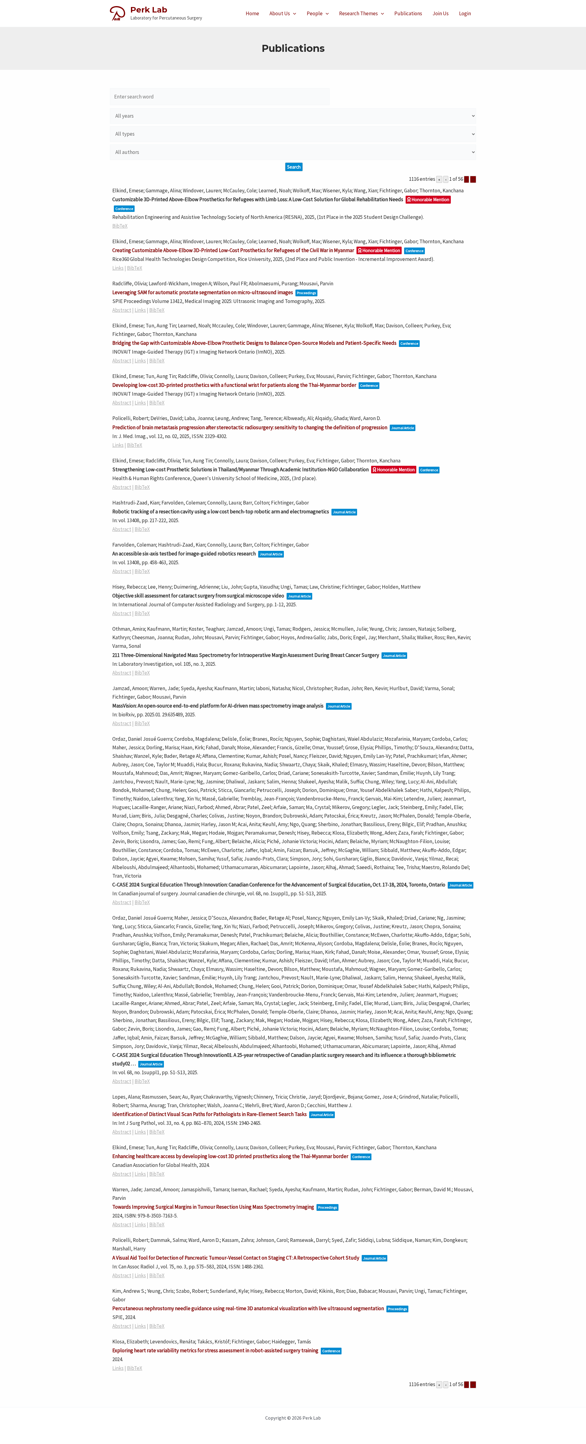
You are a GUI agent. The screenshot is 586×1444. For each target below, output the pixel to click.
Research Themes (358, 13)
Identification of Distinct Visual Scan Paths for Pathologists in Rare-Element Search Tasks (209, 1114)
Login (465, 13)
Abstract (121, 310)
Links (118, 268)
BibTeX (120, 226)
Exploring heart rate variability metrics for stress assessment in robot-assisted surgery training (215, 1350)
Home (252, 13)
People (315, 13)
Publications (408, 13)
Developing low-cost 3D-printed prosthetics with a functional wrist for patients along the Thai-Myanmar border (234, 385)
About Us (279, 13)
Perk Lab (148, 10)
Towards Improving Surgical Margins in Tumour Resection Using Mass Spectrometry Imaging (213, 1206)
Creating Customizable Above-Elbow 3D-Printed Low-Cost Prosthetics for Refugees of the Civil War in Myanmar (233, 250)
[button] (293, 13)
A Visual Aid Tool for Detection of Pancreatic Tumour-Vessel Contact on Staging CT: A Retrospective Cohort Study (235, 1257)
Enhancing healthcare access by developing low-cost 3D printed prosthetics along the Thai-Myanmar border (230, 1156)
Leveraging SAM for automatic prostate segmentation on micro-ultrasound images (202, 292)
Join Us (440, 13)
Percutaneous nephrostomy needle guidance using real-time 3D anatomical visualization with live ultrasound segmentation (248, 1308)
